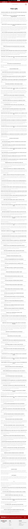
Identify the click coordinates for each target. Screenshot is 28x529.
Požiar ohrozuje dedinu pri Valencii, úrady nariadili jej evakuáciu (14, 419)
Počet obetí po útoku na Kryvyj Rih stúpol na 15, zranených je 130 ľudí (14, 263)
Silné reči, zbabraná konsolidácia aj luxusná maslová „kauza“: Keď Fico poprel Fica (14, 370)
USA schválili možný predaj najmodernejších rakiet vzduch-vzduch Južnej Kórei (14, 403)
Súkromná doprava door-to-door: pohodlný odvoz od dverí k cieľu (14, 162)
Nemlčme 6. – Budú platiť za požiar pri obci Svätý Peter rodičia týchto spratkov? (14, 174)
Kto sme (10, 524)
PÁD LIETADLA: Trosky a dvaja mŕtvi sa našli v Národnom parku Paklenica (14, 293)
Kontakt (10, 525)
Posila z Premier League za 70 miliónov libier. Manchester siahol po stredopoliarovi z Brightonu (14, 159)
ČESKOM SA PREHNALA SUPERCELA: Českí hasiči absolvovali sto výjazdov (14, 288)
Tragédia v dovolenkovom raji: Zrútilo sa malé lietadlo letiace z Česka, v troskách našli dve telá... (14, 430)
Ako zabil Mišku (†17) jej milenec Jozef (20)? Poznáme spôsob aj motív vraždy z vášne (14, 385)
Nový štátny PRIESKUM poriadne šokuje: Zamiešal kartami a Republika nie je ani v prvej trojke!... (14, 441)
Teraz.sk (12, 0)
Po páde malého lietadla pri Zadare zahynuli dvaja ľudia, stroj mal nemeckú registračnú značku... (14, 40)
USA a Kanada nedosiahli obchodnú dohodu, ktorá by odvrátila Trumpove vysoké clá (14, 463)
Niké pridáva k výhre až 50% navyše (14, 138)
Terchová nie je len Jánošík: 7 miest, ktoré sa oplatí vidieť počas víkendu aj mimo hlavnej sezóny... (14, 12)
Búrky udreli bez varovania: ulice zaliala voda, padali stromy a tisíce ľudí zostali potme (14, 211)
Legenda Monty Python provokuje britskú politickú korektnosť (14, 331)
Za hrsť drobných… (14, 475)
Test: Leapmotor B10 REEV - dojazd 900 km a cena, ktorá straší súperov (14, 504)
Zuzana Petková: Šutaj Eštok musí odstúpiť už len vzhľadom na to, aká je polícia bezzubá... (14, 72)
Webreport (18, 0)
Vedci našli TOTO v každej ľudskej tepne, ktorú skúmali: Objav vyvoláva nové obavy (14, 447)
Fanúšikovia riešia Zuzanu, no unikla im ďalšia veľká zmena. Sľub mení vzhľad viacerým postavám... (14, 191)
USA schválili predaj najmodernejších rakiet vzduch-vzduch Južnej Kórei (14, 259)
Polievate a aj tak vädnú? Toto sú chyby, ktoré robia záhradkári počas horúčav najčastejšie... (14, 315)
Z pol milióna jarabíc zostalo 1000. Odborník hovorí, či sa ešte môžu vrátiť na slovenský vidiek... (14, 380)
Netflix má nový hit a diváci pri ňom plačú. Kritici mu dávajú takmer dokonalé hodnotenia (14, 487)
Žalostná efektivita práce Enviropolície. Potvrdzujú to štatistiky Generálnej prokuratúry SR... (14, 180)
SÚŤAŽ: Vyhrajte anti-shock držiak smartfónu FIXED (14, 63)
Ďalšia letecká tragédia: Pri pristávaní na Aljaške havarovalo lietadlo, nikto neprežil (14, 108)
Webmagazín (14, 0)
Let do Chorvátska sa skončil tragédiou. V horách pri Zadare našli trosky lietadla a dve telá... (14, 186)
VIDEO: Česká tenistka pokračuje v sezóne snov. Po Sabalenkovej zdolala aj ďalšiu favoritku (14, 141)
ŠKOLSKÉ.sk (22, 0)
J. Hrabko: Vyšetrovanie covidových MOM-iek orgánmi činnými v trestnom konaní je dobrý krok (14, 79)
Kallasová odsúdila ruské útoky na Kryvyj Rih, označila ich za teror (14, 276)
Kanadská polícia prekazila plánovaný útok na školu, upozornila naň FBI (14, 308)
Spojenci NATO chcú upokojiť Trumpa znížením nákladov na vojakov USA (14, 300)
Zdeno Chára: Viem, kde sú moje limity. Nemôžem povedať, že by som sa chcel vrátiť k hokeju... (14, 155)
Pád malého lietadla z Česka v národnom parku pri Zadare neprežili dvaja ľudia (14, 245)
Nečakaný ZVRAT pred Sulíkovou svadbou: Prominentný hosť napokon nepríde (14, 95)
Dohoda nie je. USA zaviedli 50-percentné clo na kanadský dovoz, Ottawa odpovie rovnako (14, 240)
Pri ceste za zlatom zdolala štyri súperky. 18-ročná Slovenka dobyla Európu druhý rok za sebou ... (14, 195)
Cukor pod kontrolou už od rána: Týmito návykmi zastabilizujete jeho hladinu (14, 348)
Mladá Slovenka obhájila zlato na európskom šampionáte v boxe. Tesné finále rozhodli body (14, 152)
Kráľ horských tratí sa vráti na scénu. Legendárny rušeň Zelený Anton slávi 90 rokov (14, 340)
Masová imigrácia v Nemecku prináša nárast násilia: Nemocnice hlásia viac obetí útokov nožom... (14, 50)
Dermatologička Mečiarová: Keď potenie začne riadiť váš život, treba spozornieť (14, 46)
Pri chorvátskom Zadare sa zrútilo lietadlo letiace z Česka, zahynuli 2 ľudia (14, 104)
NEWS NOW (25, 0)
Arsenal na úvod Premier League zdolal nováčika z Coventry (14, 271)
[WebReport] (5, 1)
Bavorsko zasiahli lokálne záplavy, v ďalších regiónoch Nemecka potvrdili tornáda (14, 408)
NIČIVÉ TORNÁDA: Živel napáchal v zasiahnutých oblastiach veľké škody (14, 267)
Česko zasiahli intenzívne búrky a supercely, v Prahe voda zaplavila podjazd (14, 250)
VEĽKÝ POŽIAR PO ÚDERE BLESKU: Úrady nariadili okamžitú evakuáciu (14, 284)
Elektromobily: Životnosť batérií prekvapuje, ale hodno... (14, 255)
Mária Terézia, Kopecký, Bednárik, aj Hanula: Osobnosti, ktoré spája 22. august (14, 199)
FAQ (9, 523)
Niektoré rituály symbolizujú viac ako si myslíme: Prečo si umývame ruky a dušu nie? (14, 100)
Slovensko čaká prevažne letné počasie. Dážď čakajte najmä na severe (14, 366)
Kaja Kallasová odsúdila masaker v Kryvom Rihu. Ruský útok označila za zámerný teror (14, 76)
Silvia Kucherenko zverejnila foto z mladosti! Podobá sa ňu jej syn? (14, 344)
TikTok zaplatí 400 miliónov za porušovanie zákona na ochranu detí (14, 280)
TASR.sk (9, 0)
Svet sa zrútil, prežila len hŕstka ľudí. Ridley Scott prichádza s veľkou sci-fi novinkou (14, 491)
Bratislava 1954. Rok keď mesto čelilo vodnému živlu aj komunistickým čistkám (14, 168)
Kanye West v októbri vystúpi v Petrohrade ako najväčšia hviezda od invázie (14, 509)
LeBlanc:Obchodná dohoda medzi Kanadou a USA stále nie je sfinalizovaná (14, 296)
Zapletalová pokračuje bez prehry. (14, 68)
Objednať (10, 522)
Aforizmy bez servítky (14, 469)
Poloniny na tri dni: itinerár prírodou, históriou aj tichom (14, 312)
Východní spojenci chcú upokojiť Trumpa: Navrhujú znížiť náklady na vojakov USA (14, 435)
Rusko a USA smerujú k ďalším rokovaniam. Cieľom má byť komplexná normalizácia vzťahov (14, 32)
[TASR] (10, 1)
